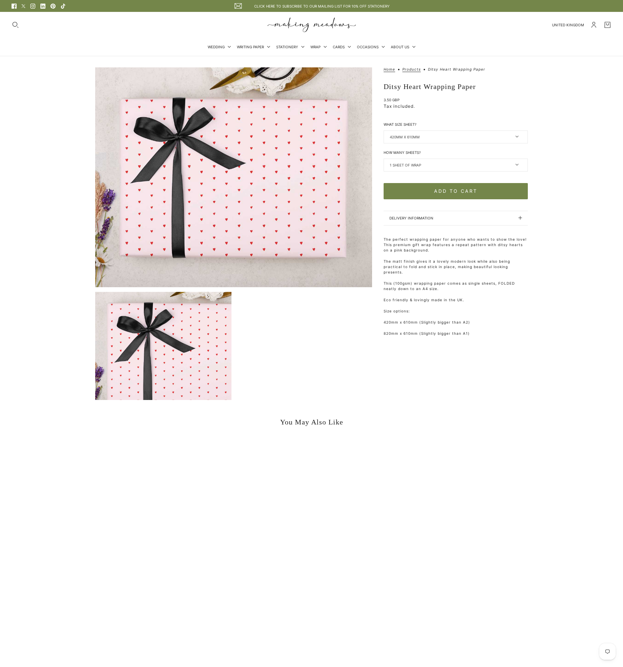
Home (389, 69)
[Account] (594, 25)
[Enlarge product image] (233, 177)
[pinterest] (53, 6)
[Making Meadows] (312, 25)
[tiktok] (63, 6)
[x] (23, 6)
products (411, 69)
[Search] (15, 25)
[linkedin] (43, 6)
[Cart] (607, 25)
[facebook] (14, 6)
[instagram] (33, 6)
